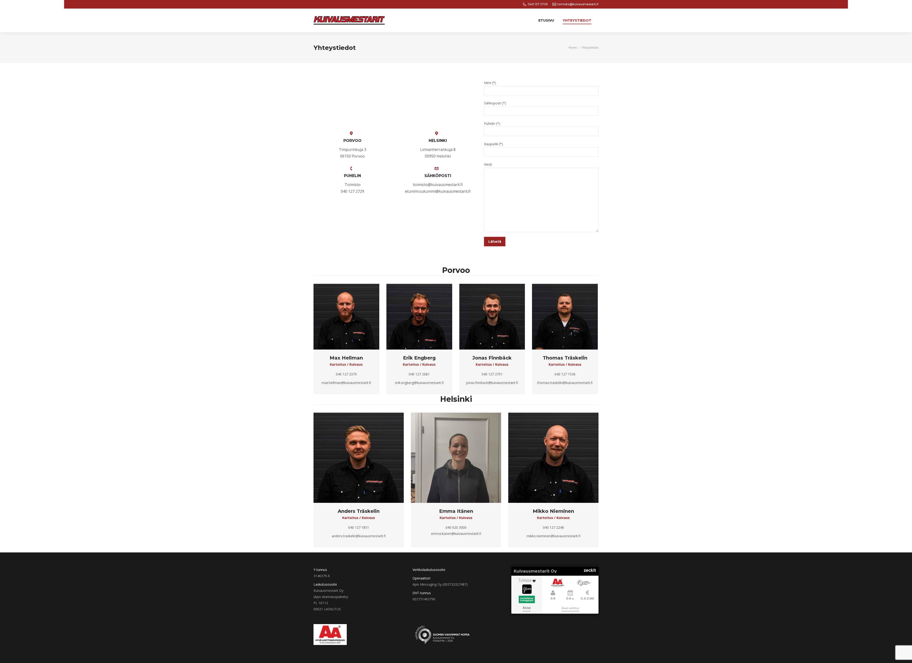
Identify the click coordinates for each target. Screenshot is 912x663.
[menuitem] (546, 20)
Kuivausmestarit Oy (535, 571)
